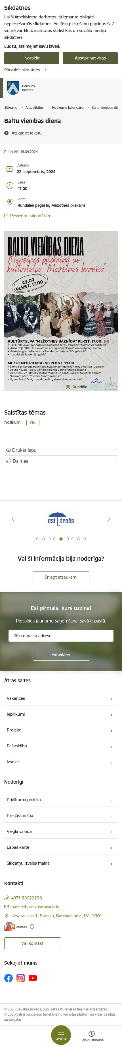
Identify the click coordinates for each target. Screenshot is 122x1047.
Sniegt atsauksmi (61, 577)
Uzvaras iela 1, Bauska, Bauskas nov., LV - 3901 (56, 915)
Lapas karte (18, 847)
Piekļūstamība (20, 815)
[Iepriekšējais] (13, 518)
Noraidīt (31, 58)
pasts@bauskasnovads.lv (35, 906)
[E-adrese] (15, 926)
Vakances (16, 698)
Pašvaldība (17, 746)
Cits (33, 423)
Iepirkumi (16, 714)
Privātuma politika (24, 799)
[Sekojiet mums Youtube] (33, 978)
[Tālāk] (108, 518)
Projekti (14, 730)
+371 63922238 (26, 898)
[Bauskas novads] (35, 94)
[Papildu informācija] (32, 926)
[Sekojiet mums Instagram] (20, 978)
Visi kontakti (32, 943)
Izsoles (13, 761)
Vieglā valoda (19, 831)
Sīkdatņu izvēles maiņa (28, 863)
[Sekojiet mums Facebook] (8, 978)
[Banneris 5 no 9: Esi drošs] (61, 518)
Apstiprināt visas (90, 58)
